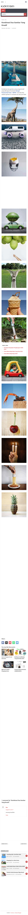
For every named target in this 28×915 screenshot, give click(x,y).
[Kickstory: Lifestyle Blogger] (8, 6)
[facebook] (3, 642)
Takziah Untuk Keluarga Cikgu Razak (15, 872)
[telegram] (17, 642)
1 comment (13, 28)
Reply (7, 815)
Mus (7, 807)
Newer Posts (4, 843)
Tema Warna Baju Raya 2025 (10, 353)
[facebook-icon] (26, 2)
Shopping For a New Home (13, 860)
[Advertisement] (14, 45)
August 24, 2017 (9, 809)
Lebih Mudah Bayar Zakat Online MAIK (16, 866)
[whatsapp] (13, 642)
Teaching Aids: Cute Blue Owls (14, 854)
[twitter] (6, 642)
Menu (3, 10)
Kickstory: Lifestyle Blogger (15, 912)
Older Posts (23, 843)
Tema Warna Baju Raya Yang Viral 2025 (13, 351)
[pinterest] (10, 642)
